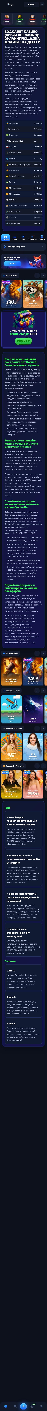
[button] (37, 275)
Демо (11, 305)
